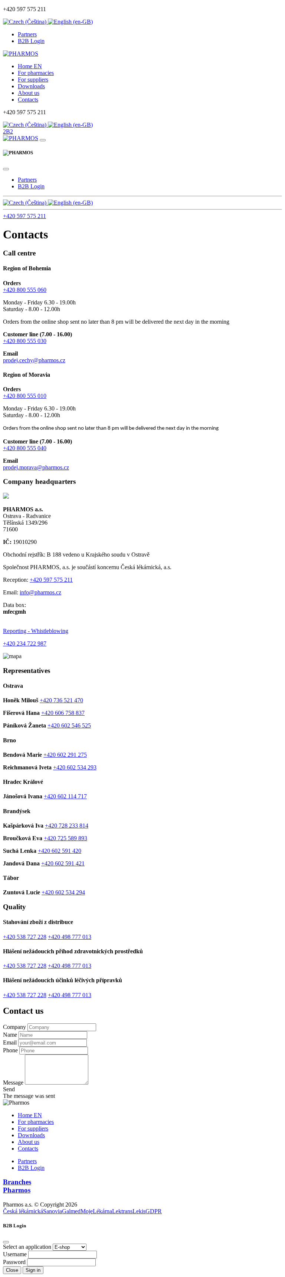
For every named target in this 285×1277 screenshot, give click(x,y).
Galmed (71, 1211)
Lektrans (122, 1211)
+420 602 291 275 (65, 755)
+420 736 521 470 (61, 700)
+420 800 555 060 (24, 290)
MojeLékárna (96, 1211)
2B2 (8, 131)
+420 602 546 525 (69, 725)
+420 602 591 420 (59, 851)
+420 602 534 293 (74, 767)
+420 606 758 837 (63, 713)
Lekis (138, 1211)
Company (14, 1027)
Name (10, 1035)
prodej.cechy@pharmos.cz (34, 360)
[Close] (6, 169)
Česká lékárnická (23, 1211)
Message (13, 1082)
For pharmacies (36, 73)
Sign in (33, 1270)
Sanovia (52, 1211)
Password (14, 1262)
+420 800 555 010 (24, 396)
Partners (27, 34)
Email (10, 1042)
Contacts (28, 99)
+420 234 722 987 (24, 643)
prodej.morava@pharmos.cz (36, 467)
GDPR (153, 1211)
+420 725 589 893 (65, 838)
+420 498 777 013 (69, 937)
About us (28, 93)
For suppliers (33, 79)
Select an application (27, 1247)
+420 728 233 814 (66, 825)
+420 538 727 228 (24, 937)
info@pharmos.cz (40, 592)
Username (15, 1254)
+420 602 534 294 (63, 892)
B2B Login (31, 41)
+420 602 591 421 (63, 863)
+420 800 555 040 (24, 448)
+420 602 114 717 (65, 796)
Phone (10, 1050)
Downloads (31, 86)
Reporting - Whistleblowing (35, 631)
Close (12, 1270)
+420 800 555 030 (24, 341)
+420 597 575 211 (24, 216)
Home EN (30, 66)
